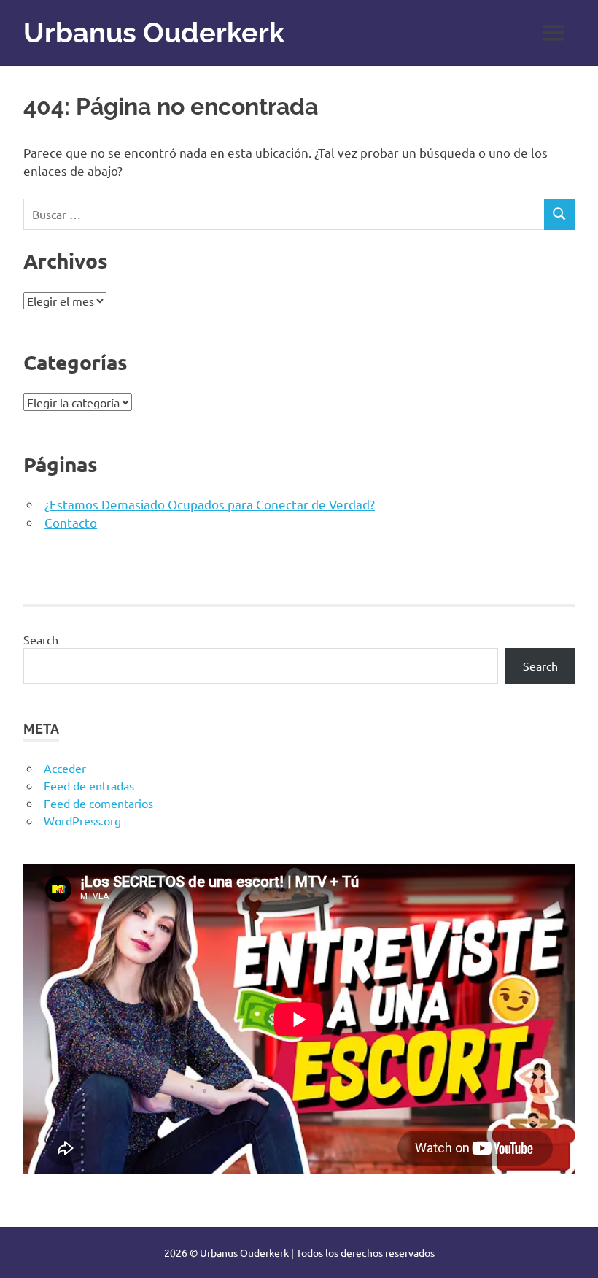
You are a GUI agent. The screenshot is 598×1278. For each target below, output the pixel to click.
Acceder (65, 768)
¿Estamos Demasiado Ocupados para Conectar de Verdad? (209, 504)
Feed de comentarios (98, 803)
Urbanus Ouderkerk (153, 32)
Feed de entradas (89, 785)
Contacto (70, 522)
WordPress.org (82, 820)
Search (40, 639)
